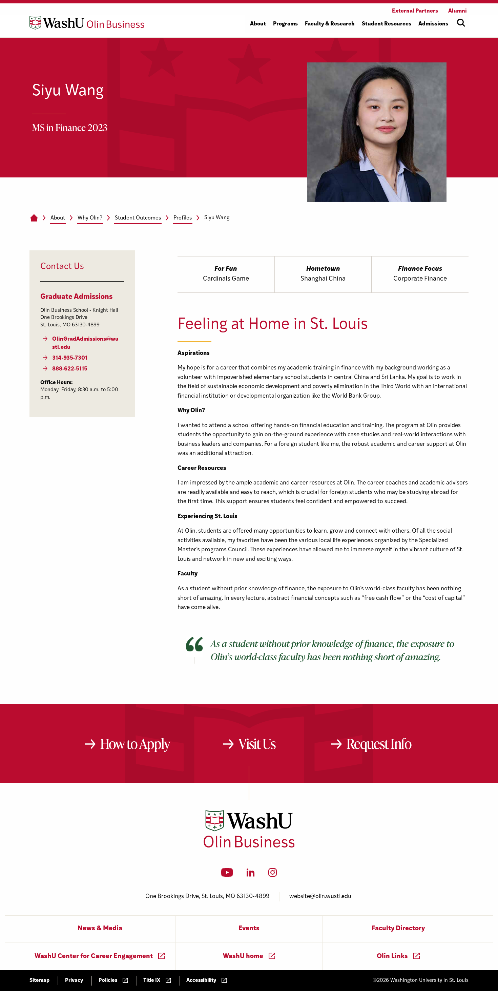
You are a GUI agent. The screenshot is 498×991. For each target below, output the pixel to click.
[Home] (33, 218)
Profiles (182, 218)
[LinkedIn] (251, 874)
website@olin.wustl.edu (320, 896)
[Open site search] (461, 22)
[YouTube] (227, 874)
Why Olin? (90, 218)
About (57, 218)
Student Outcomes (138, 218)
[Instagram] (272, 874)
